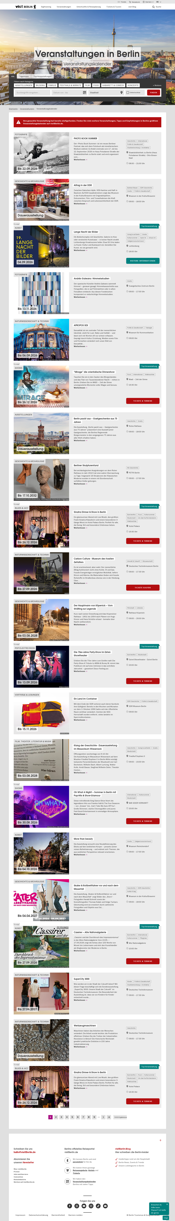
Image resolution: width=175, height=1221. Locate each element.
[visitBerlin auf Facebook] (69, 1206)
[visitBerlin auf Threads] (76, 1206)
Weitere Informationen (142, 261)
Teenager (148, 328)
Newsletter (28, 1162)
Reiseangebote (80, 1170)
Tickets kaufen (143, 588)
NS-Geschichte (132, 468)
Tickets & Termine (142, 401)
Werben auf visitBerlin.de (24, 1182)
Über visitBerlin (20, 1169)
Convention (18, 1177)
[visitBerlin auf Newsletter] (105, 1206)
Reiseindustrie (20, 1180)
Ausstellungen (23, 414)
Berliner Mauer (132, 188)
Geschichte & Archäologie (29, 181)
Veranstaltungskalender (87, 64)
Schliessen (167, 1204)
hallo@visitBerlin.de (25, 1152)
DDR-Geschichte (146, 188)
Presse (17, 1172)
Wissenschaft (147, 561)
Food (129, 374)
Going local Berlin (133, 234)
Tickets (76, 1173)
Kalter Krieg (131, 891)
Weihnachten (149, 374)
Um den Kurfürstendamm (147, 518)
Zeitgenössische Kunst (135, 241)
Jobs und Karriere (21, 1174)
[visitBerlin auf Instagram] (91, 1206)
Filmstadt (130, 608)
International (142, 141)
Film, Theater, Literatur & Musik (33, 741)
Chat (166, 1218)
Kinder (129, 981)
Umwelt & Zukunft (133, 561)
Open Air (143, 238)
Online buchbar (135, 92)
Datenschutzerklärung (38, 1215)
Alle (12, 76)
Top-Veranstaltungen (42, 76)
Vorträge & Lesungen (27, 694)
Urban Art (152, 238)
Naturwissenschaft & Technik (32, 321)
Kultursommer (132, 238)
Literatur (140, 608)
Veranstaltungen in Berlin (87, 54)
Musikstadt (131, 518)
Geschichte (131, 141)
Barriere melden (75, 1215)
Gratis (129, 191)
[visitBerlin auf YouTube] (84, 1206)
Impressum (20, 1215)
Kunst (18, 227)
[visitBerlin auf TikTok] (98, 1206)
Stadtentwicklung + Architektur (138, 148)
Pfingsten (143, 938)
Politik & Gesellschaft (135, 144)
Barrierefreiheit (58, 1215)
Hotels (91, 1170)
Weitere (158, 85)
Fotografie (21, 134)
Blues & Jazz (21, 508)
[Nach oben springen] (160, 1141)
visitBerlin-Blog (123, 1148)
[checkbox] (23, 85)
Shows (18, 368)
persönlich (78, 1162)
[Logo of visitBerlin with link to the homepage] (25, 6)
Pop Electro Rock (25, 648)
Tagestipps (24, 76)
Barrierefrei (131, 514)
